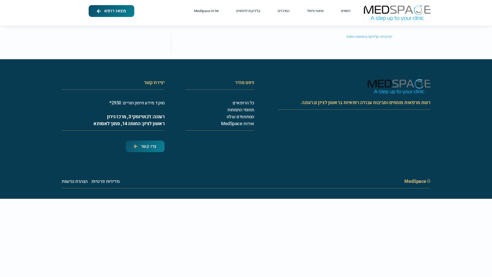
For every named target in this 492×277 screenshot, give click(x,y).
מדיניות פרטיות (105, 181)
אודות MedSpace (206, 10)
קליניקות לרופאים (248, 10)
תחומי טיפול (315, 10)
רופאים (346, 10)
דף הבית (386, 36)
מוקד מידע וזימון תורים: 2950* (137, 103)
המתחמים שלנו (240, 116)
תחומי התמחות (240, 109)
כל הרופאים (243, 103)
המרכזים (284, 10)
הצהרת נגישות (74, 181)
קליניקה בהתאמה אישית (362, 36)
